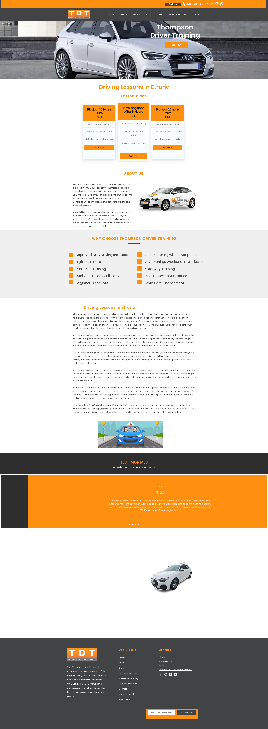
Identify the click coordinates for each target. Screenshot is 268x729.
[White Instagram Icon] (212, 3)
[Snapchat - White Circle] (217, 3)
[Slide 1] (129, 524)
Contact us (105, 409)
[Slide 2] (132, 524)
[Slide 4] (138, 524)
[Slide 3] (135, 524)
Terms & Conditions (128, 694)
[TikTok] (221, 3)
